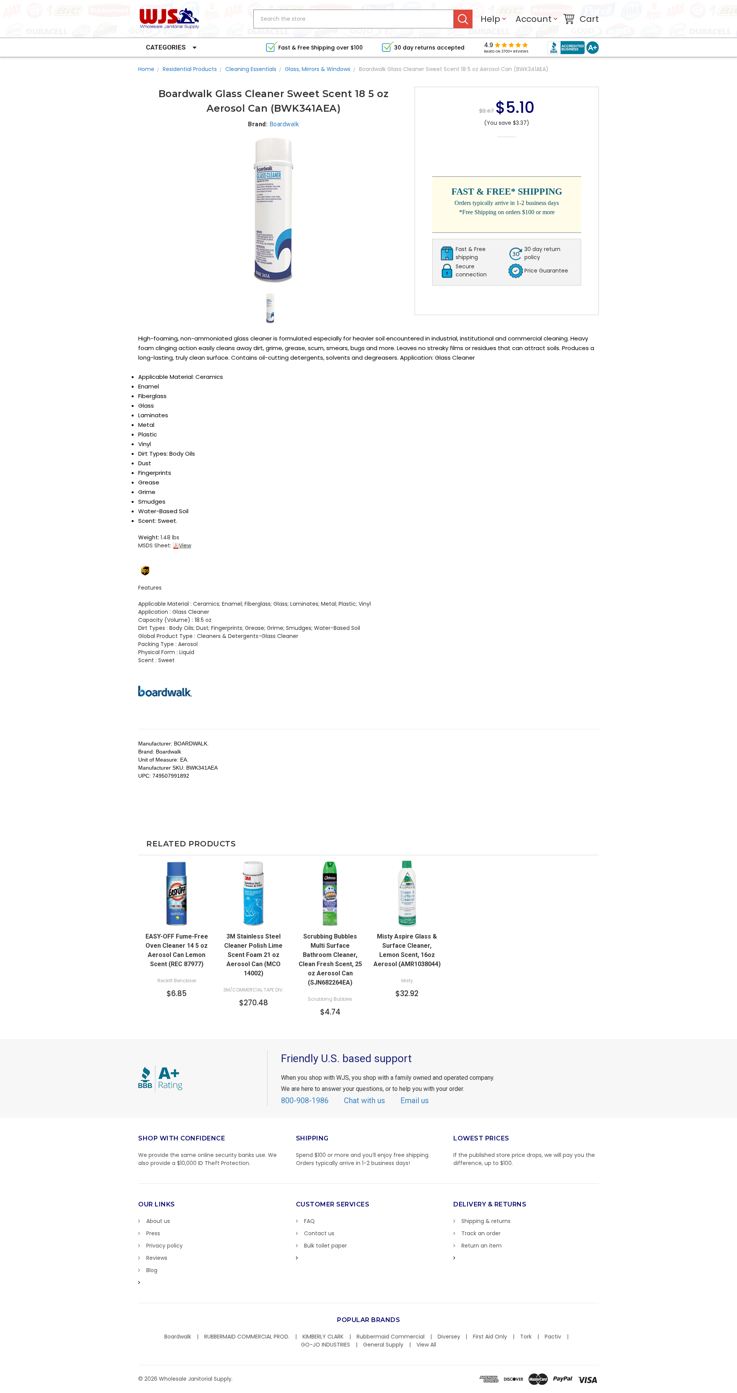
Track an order (481, 1233)
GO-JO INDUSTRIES (325, 1344)
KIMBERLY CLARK (323, 1336)
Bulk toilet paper (325, 1245)
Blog (151, 1270)
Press (153, 1233)
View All (426, 1344)
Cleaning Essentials (250, 69)
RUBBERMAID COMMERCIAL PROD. (246, 1336)
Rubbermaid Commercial (391, 1336)
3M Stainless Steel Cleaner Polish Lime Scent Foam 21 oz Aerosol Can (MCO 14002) (253, 955)
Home (146, 69)
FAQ (309, 1221)
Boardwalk (177, 1336)
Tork (526, 1336)
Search (463, 19)
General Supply (383, 1344)
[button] (736, 1389)
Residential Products (190, 69)
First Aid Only (490, 1336)
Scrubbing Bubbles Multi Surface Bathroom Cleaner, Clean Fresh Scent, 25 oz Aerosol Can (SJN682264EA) (330, 959)
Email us (414, 1100)
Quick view (253, 920)
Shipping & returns (486, 1221)
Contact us (319, 1233)
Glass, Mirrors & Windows (317, 69)
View (185, 545)
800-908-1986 (305, 1100)
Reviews (156, 1258)
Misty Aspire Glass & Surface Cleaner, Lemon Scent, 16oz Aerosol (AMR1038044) (407, 950)
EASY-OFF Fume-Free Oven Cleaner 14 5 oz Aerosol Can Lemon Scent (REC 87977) (176, 950)
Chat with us (364, 1100)
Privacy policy (164, 1245)
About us (158, 1221)
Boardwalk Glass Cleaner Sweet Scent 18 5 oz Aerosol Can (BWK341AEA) (454, 69)
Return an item (481, 1245)
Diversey (449, 1336)
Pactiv (553, 1336)
